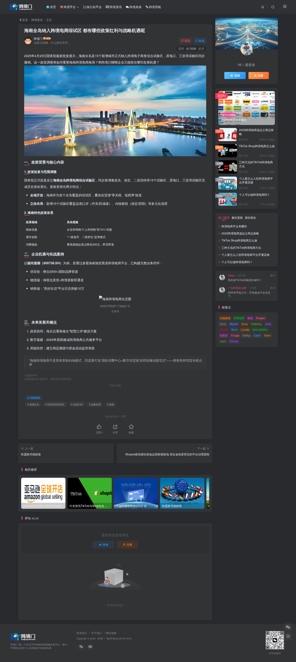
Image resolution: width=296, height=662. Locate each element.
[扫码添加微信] (288, 627)
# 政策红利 (77, 404)
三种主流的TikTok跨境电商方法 (256, 164)
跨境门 (38, 38)
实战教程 (225, 318)
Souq (244, 324)
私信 (201, 41)
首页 (24, 20)
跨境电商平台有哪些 (234, 226)
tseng (231, 275)
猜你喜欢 (250, 217)
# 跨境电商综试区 (55, 404)
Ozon (223, 324)
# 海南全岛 (33, 404)
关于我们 (96, 633)
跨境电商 (239, 318)
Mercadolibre (260, 329)
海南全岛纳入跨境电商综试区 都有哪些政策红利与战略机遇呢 (84, 30)
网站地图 (111, 633)
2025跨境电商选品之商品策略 (256, 132)
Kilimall (234, 341)
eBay (268, 324)
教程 (250, 318)
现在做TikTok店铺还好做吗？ (245, 280)
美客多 (224, 335)
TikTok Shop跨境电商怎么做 (257, 146)
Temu (234, 329)
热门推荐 (224, 217)
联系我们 (82, 633)
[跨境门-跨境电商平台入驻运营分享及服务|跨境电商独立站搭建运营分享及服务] (22, 636)
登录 (105, 544)
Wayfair (234, 324)
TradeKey (256, 324)
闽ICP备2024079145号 (119, 638)
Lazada (245, 329)
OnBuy (246, 335)
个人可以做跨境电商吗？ (254, 195)
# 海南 (110, 404)
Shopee (260, 318)
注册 (129, 544)
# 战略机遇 (95, 404)
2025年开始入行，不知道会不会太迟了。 (249, 294)
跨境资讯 (37, 20)
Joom (223, 341)
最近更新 (237, 217)
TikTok (224, 329)
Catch (257, 335)
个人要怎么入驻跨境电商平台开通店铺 (256, 180)
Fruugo (235, 335)
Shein (267, 335)
